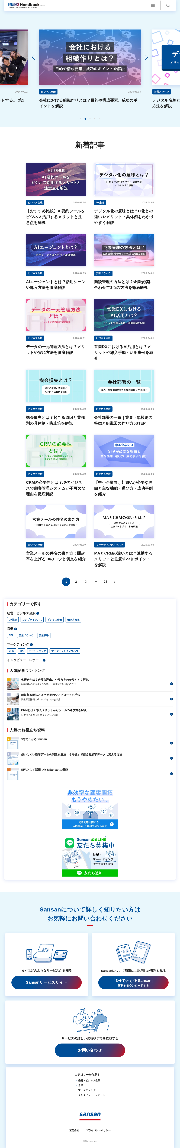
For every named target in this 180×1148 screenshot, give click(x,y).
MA (22, 651)
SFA (11, 635)
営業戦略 (44, 635)
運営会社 (74, 1130)
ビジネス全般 (54, 619)
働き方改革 (73, 619)
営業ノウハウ (26, 635)
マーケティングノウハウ (64, 651)
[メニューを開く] (153, 5)
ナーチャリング (37, 651)
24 (105, 581)
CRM (11, 651)
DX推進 (13, 619)
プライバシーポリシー (98, 1130)
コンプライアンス (32, 619)
